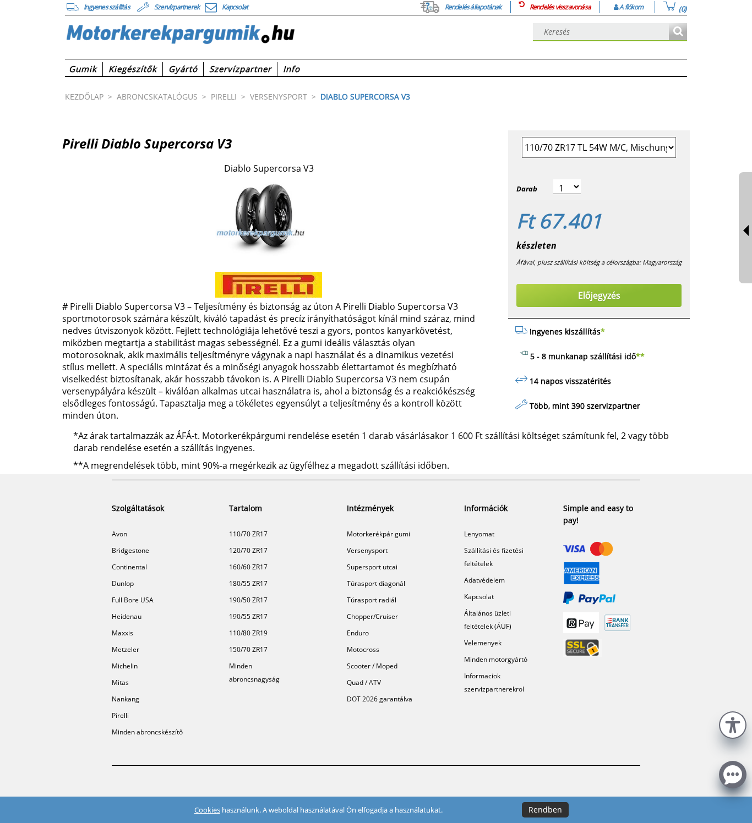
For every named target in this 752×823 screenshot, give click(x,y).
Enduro (358, 633)
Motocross (363, 649)
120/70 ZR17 (248, 550)
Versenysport (367, 550)
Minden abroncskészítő (147, 732)
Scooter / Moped (372, 666)
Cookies (207, 810)
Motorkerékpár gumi (378, 534)
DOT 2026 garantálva (379, 699)
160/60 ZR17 (248, 567)
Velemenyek (483, 643)
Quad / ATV (364, 682)
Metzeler (125, 649)
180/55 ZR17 (248, 583)
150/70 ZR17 (248, 649)
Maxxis (122, 633)
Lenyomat (479, 534)
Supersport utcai (372, 567)
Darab (526, 189)
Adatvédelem (484, 580)
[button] (732, 724)
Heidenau (126, 616)
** (640, 356)
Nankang (125, 699)
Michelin (125, 666)
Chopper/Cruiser (372, 616)
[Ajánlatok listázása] (678, 32)
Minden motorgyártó (495, 659)
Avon (119, 534)
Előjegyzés (599, 295)
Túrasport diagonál (376, 583)
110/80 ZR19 (248, 633)
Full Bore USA (133, 600)
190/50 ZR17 (248, 600)
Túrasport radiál (371, 600)
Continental (129, 567)
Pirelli (120, 715)
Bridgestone (130, 550)
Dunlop (123, 583)
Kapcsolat (479, 596)
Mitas (120, 682)
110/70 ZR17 (248, 534)
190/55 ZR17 (248, 616)
